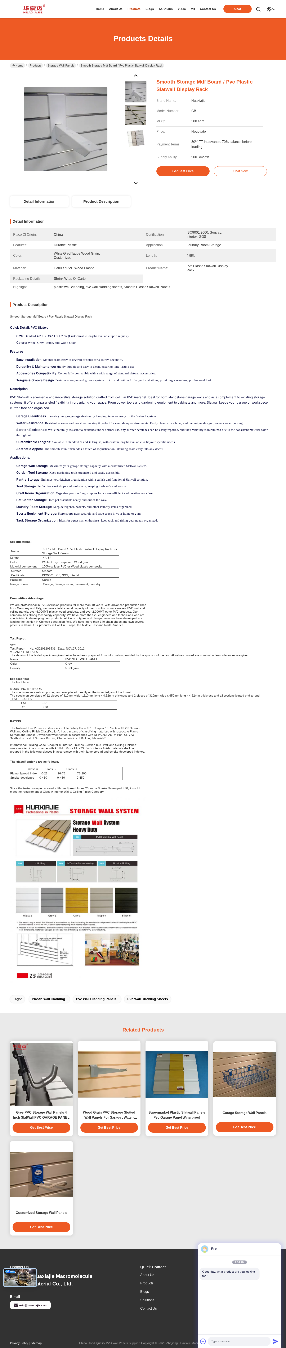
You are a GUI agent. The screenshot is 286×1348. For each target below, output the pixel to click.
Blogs (144, 1291)
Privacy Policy (19, 1343)
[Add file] (203, 1341)
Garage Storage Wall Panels (245, 1113)
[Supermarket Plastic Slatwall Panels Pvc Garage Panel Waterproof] (177, 1074)
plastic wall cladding (48, 999)
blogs (150, 8)
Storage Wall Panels (61, 65)
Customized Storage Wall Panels (41, 1213)
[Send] (275, 1341)
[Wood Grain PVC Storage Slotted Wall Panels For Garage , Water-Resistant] (109, 1074)
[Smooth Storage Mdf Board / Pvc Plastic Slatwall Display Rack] (65, 129)
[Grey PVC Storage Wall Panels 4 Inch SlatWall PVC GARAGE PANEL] (41, 1074)
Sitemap (36, 1343)
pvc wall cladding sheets (147, 999)
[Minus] (275, 1248)
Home (100, 8)
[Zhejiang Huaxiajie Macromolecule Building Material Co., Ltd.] (33, 9)
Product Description (101, 201)
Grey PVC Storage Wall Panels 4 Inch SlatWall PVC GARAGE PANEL (41, 1115)
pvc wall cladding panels (96, 999)
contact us (208, 8)
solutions (166, 8)
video (182, 8)
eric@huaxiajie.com (33, 1305)
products (134, 8)
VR (193, 8)
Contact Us (148, 1308)
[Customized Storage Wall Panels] (41, 1174)
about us (115, 8)
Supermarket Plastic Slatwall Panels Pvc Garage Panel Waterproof (176, 1115)
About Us (147, 1275)
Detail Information (39, 201)
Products (35, 65)
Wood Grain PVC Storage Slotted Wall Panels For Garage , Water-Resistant (109, 1115)
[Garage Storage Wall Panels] (244, 1074)
